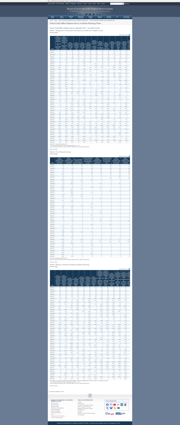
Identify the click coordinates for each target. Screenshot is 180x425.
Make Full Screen (123, 35)
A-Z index (85, 3)
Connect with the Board (57, 417)
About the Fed (54, 403)
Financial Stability (55, 409)
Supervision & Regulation (57, 408)
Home (51, 20)
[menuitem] (52, 17)
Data (117, 17)
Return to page (53, 149)
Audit (91, 408)
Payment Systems (55, 411)
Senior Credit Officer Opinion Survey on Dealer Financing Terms (73, 20)
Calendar (67, 3)
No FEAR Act (81, 410)
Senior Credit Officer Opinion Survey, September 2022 (102, 20)
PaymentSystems (100, 17)
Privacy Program (91, 413)
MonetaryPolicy (71, 17)
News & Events (55, 404)
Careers (90, 3)
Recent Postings (60, 3)
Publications (73, 3)
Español (80, 411)
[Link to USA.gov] (110, 413)
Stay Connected (51, 3)
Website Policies (82, 413)
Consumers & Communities (126, 17)
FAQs (94, 3)
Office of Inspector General (84, 406)
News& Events (62, 17)
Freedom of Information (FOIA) (85, 405)
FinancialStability (90, 17)
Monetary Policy (55, 406)
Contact (103, 3)
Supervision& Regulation (81, 17)
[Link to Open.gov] (121, 413)
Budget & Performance (83, 408)
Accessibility (81, 414)
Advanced (126, 3)
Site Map (79, 3)
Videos (98, 3)
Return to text (77, 145)
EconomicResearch (109, 17)
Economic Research (56, 412)
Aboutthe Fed (52, 17)
